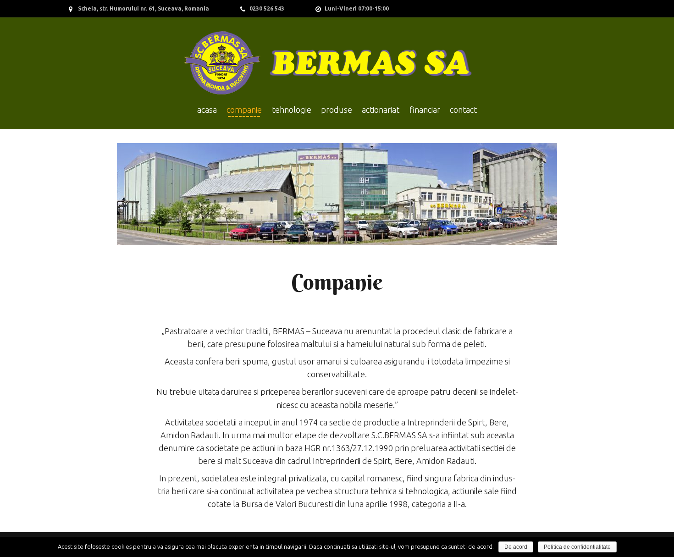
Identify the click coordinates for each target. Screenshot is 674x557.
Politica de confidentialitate (577, 547)
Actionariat (380, 109)
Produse (336, 109)
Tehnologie (291, 109)
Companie (244, 109)
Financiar (424, 109)
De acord (515, 547)
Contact (463, 109)
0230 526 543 (266, 8)
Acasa (207, 109)
